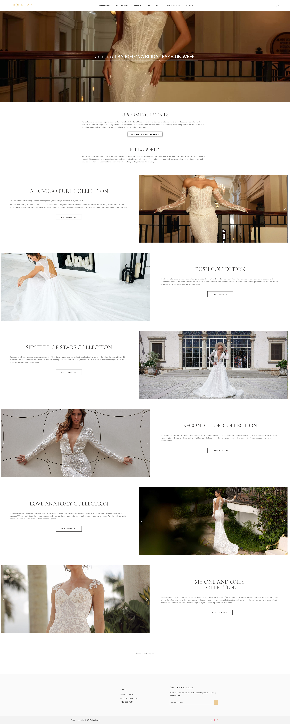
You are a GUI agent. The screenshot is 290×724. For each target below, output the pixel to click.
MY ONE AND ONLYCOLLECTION (220, 584)
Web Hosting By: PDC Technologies (85, 720)
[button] (141, 208)
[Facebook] (211, 720)
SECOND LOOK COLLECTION (220, 425)
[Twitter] (217, 720)
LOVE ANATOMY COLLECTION (69, 503)
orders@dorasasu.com (129, 698)
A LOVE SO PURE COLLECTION (69, 191)
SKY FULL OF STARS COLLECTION (69, 347)
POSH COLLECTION (220, 269)
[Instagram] (214, 720)
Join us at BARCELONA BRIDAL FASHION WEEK (145, 56)
